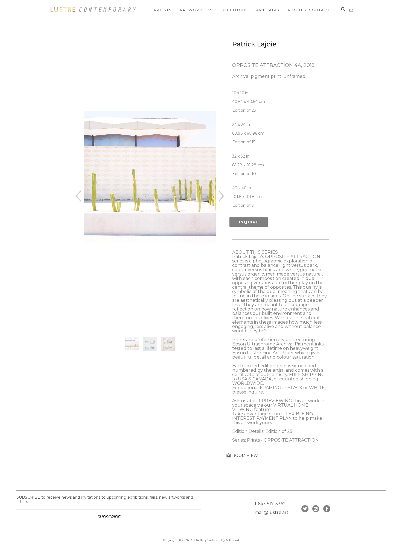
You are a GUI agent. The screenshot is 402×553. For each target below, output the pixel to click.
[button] (195, 9)
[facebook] (326, 508)
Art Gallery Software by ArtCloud (215, 540)
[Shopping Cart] (351, 9)
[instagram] (315, 508)
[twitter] (304, 508)
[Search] (343, 9)
